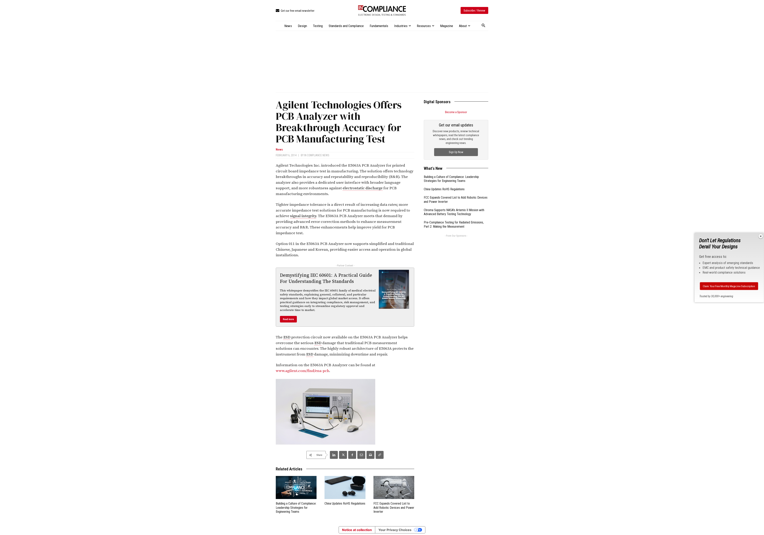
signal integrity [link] (303, 216)
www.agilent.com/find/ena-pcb (302, 371)
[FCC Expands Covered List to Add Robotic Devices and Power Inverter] (393, 487)
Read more (288, 319)
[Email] (361, 455)
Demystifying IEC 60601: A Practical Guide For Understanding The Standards (326, 278)
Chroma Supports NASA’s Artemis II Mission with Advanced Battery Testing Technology (454, 212)
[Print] (370, 455)
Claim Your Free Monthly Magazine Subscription (729, 286)
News (279, 149)
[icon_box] (295, 11)
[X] (343, 455)
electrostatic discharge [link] (363, 188)
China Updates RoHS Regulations (345, 503)
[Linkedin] (334, 455)
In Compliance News (316, 155)
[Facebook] (352, 455)
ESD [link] (286, 337)
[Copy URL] (380, 455)
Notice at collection (357, 530)
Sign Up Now (456, 152)
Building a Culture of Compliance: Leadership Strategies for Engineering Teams (296, 508)
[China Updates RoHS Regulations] (345, 487)
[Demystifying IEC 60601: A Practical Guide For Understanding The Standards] (394, 289)
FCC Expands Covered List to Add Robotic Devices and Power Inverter (393, 508)
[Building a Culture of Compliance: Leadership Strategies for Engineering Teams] (296, 487)
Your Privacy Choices (394, 530)
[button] (483, 25)
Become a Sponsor (456, 112)
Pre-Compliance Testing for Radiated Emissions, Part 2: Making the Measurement (454, 224)
